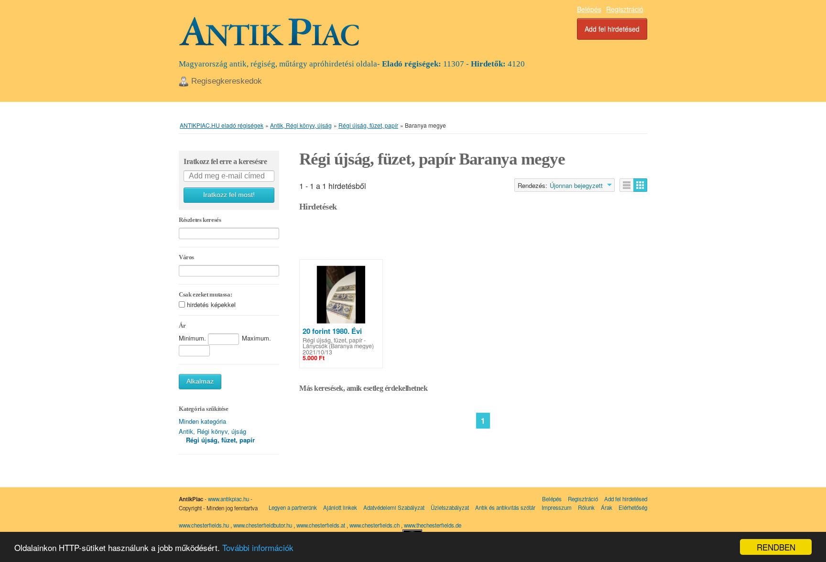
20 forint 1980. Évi (332, 331)
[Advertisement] (473, 237)
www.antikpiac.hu (228, 499)
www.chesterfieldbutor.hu (263, 525)
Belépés (589, 9)
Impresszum (557, 507)
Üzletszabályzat (450, 507)
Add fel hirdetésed (612, 28)
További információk (257, 547)
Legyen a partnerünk (293, 507)
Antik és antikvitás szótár (505, 507)
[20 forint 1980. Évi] (341, 295)
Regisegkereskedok (226, 81)
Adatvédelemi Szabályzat (393, 507)
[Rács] (640, 185)
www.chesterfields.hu (204, 525)
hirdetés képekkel (211, 304)
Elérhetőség (633, 507)
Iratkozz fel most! (229, 194)
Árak (606, 507)
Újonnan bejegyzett (576, 185)
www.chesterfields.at (321, 525)
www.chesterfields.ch (375, 525)
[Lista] (627, 185)
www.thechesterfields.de (432, 525)
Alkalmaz (200, 381)
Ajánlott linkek (340, 507)
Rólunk (586, 507)
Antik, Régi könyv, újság (212, 431)
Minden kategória (202, 421)
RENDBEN (776, 547)
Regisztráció (624, 9)
